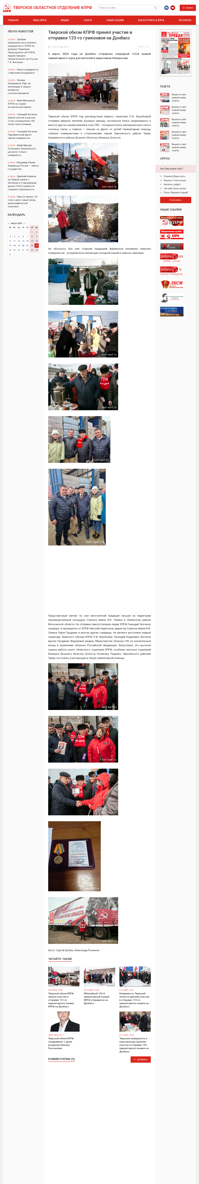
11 (14, 241)
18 (14, 245)
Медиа (65, 20)
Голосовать (176, 200)
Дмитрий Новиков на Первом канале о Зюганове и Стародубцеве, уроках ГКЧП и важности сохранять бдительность (22, 183)
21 (27, 245)
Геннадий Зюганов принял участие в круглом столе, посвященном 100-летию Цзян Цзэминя (22, 119)
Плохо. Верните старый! (175, 192)
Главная (13, 20)
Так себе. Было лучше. (174, 188)
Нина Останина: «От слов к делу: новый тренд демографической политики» (23, 201)
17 (10, 245)
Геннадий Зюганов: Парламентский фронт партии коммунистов (22, 134)
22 (32, 245)
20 (23, 245)
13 (23, 241)
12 (19, 241)
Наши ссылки (115, 20)
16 (37, 241)
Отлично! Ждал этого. (174, 176)
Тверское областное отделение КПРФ (52, 7)
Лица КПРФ (39, 20)
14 (27, 241)
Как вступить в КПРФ (151, 20)
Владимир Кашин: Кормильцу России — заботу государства (23, 165)
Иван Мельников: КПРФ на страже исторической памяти (21, 103)
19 (19, 245)
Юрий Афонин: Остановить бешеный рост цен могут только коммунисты (22, 150)
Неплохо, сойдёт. (172, 184)
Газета (88, 20)
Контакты (185, 20)
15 (32, 241)
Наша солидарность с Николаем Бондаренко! (23, 71)
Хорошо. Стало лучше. (174, 180)
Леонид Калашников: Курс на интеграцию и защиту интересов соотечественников (19, 87)
